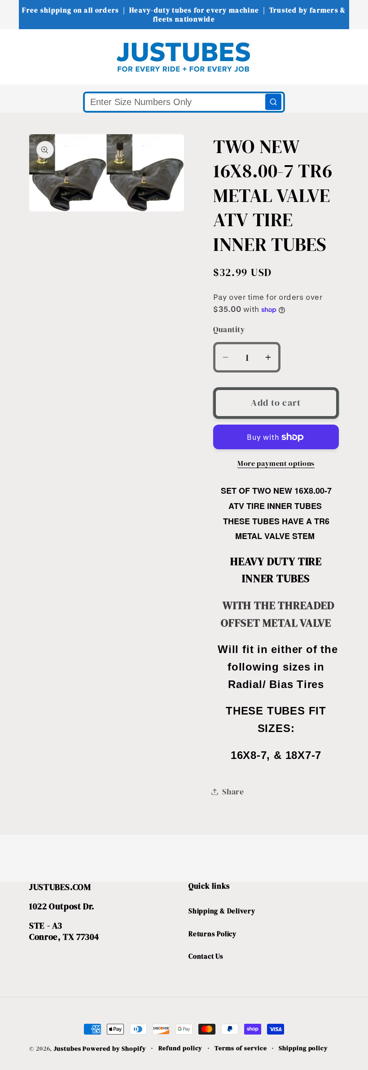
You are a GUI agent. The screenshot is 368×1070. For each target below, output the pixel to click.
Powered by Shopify (114, 1048)
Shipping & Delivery (221, 911)
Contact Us (205, 956)
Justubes (67, 1048)
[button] (24, 56)
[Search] (273, 102)
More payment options (276, 463)
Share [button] (233, 791)
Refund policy (180, 1048)
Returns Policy (212, 933)
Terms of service (241, 1048)
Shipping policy (303, 1048)
